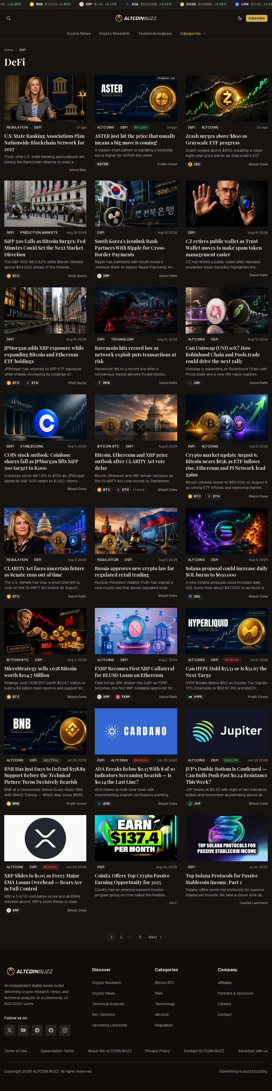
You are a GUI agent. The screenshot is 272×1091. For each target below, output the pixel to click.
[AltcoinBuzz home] (136, 18)
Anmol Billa (77, 170)
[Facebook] (51, 1030)
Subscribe (257, 18)
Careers (224, 1003)
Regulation (17, 127)
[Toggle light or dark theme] (240, 18)
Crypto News (79, 33)
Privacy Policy (157, 1051)
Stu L (173, 903)
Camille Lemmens (254, 903)
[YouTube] (23, 1030)
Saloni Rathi (168, 276)
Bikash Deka (258, 164)
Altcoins (105, 127)
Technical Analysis (155, 33)
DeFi (37, 127)
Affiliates (225, 982)
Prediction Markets (39, 233)
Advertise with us (253, 1051)
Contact (225, 1014)
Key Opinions (103, 1014)
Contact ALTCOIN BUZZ (204, 1051)
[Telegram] (37, 1030)
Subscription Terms (57, 1051)
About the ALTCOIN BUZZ (110, 1051)
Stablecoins (31, 446)
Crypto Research (114, 33)
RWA (159, 993)
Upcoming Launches (109, 1025)
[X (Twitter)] (9, 1030)
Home (8, 50)
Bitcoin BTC (108, 446)
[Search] (8, 18)
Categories (190, 33)
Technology (122, 339)
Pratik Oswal (167, 164)
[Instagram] (65, 1030)
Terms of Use (15, 1051)
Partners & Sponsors (235, 993)
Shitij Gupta (77, 276)
